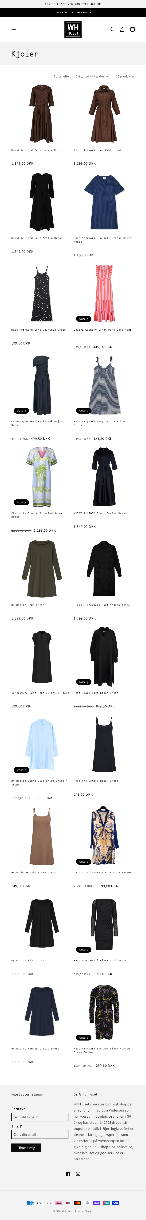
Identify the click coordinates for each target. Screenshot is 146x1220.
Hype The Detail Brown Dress (33, 872)
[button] (14, 29)
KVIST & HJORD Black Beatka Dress (100, 513)
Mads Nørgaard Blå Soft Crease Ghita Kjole (103, 239)
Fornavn (18, 1108)
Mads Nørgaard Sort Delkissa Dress (38, 329)
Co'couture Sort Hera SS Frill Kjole (40, 692)
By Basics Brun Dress (27, 604)
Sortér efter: (62, 76)
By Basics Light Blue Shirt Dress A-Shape (40, 782)
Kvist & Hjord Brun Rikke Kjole (98, 150)
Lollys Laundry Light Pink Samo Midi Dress (103, 331)
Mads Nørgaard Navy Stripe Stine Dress (99, 423)
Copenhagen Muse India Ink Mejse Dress (37, 423)
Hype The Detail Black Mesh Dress (100, 960)
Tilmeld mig (26, 1147)
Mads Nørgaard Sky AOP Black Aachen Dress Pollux (102, 1050)
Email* (17, 1126)
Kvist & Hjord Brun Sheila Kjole (37, 150)
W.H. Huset (68, 1211)
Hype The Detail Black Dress (96, 780)
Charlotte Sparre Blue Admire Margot (103, 872)
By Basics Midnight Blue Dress (35, 1048)
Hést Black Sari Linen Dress (96, 692)
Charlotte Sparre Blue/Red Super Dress (37, 515)
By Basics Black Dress (28, 960)
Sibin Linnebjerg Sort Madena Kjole (102, 604)
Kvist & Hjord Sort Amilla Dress (37, 237)
